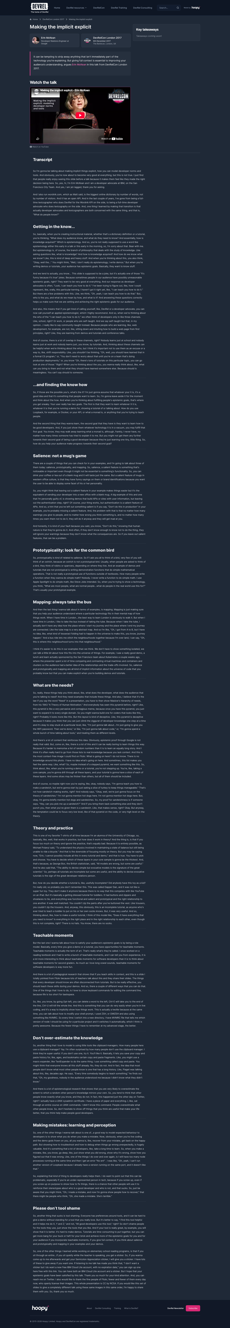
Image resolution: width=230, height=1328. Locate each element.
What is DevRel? (131, 1308)
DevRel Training (119, 7)
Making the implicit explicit (80, 19)
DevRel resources (75, 7)
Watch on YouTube (40, 147)
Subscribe (193, 1308)
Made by (187, 8)
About (89, 1308)
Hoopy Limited (48, 1321)
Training (117, 1308)
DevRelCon (99, 7)
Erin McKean (79, 64)
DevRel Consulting (142, 7)
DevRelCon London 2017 (53, 19)
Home (57, 7)
